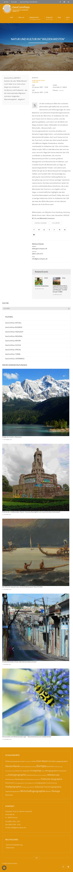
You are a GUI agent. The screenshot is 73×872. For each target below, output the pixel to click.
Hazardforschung (10, 771)
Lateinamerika (31, 775)
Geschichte (50, 766)
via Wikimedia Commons (46, 218)
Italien (43, 771)
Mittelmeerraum (10, 779)
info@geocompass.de (39, 259)
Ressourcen (9, 783)
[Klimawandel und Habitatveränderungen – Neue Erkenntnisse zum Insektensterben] (35, 702)
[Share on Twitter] (39, 230)
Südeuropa (39, 787)
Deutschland (12, 766)
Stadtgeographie (13, 786)
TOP (36, 858)
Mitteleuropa (53, 775)
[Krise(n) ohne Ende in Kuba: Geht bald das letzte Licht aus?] (35, 627)
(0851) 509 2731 (37, 254)
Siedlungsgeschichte (30, 783)
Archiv (6, 2)
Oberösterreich (36, 779)
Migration (44, 775)
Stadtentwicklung (52, 783)
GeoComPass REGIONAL (14, 336)
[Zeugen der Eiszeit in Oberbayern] (35, 402)
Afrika (7, 761)
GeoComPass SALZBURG (28, 2)
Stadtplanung (25, 787)
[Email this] (34, 235)
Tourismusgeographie (52, 787)
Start (11, 17)
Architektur (28, 761)
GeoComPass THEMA (12, 354)
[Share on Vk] (65, 230)
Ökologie (55, 791)
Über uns (21, 17)
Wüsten (48, 791)
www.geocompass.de (39, 249)
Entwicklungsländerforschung (27, 766)
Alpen (23, 761)
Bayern (45, 761)
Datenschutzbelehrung (14, 845)
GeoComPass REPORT (13, 341)
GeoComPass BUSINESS (13, 327)
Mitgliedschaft (35, 18)
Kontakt (14, 2)
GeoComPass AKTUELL (13, 323)
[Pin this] (59, 230)
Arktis (34, 761)
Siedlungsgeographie (19, 783)
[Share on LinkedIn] (44, 230)
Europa (41, 766)
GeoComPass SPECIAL (13, 350)
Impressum (10, 848)
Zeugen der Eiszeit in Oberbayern (12, 437)
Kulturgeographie (17, 774)
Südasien (31, 787)
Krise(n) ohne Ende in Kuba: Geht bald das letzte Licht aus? (19, 662)
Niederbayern (20, 779)
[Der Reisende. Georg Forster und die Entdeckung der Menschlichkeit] (35, 552)
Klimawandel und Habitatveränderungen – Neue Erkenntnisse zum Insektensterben (26, 736)
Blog (59, 17)
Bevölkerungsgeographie (58, 761)
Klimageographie (51, 771)
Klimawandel (62, 771)
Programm (49, 18)
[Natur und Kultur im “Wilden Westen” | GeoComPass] (16, 9)
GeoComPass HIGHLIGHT (14, 332)
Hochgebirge (35, 770)
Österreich (9, 795)
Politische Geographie (51, 779)
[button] (4, 868)
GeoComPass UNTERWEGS (14, 359)
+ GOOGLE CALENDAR (40, 223)
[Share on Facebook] (34, 230)
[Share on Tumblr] (49, 230)
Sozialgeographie (40, 783)
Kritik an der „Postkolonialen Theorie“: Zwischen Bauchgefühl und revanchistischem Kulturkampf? (31, 512)
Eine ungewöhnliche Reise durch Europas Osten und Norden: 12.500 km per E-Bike (60, 285)
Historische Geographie (22, 771)
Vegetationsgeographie (12, 791)
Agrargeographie (15, 761)
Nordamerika (29, 779)
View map (61, 90)
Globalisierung (58, 766)
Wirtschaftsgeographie (32, 791)
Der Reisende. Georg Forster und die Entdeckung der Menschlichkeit (22, 587)
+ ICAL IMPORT (55, 223)
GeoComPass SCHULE (13, 345)
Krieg (6, 775)
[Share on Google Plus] (54, 230)
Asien (39, 761)
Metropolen (39, 775)
